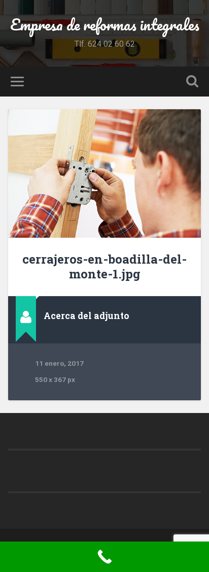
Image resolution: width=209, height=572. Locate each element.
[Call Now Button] (104, 557)
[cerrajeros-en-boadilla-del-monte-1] (104, 173)
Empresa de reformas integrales (104, 24)
